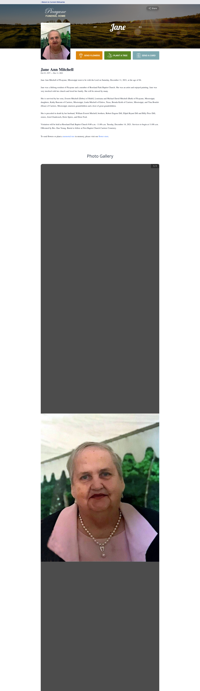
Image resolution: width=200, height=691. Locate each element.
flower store (103, 136)
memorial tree (69, 136)
